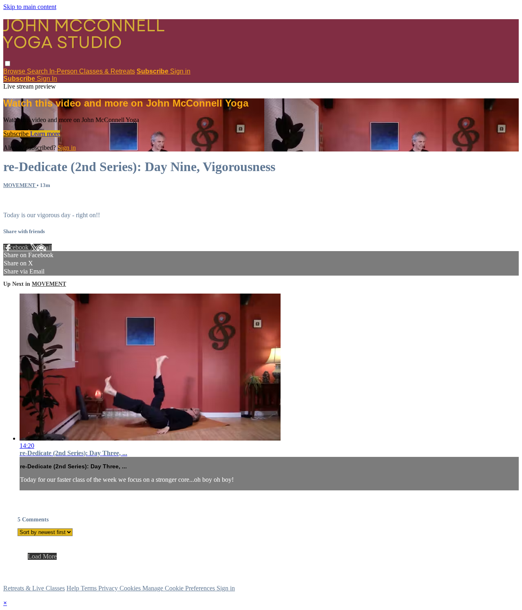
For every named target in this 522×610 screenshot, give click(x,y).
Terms (89, 588)
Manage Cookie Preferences (179, 588)
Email (44, 247)
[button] (7, 63)
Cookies (130, 588)
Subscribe (16, 133)
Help (73, 588)
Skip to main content (29, 6)
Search (38, 71)
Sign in (180, 71)
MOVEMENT (20, 185)
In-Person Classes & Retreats (92, 71)
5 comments (18, 201)
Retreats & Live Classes (34, 588)
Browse (15, 71)
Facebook (16, 247)
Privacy (108, 588)
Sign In (47, 78)
